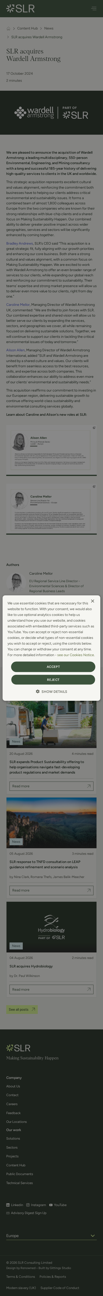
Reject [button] (53, 680)
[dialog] (51, 648)
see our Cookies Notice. (76, 655)
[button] (51, 692)
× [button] (92, 601)
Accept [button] (53, 667)
